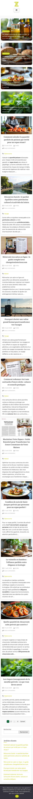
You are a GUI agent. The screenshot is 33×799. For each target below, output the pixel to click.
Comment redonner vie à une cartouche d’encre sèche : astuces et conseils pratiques (16, 382)
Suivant (22, 721)
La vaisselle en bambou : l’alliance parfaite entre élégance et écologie (16, 562)
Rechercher (7, 729)
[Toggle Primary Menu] (16, 10)
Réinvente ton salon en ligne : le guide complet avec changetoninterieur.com (16, 260)
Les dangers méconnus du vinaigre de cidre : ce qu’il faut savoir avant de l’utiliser (15, 35)
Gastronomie (6, 31)
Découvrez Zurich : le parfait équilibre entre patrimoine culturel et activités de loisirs (16, 200)
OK (17, 796)
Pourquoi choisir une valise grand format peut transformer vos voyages (16, 322)
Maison (6, 273)
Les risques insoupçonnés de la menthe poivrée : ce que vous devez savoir (16, 108)
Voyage (6, 213)
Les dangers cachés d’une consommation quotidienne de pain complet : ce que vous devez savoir (16, 58)
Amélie (17, 145)
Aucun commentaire (9, 148)
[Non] (31, 792)
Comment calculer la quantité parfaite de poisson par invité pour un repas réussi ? (16, 140)
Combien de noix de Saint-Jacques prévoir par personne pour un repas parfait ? (15, 84)
